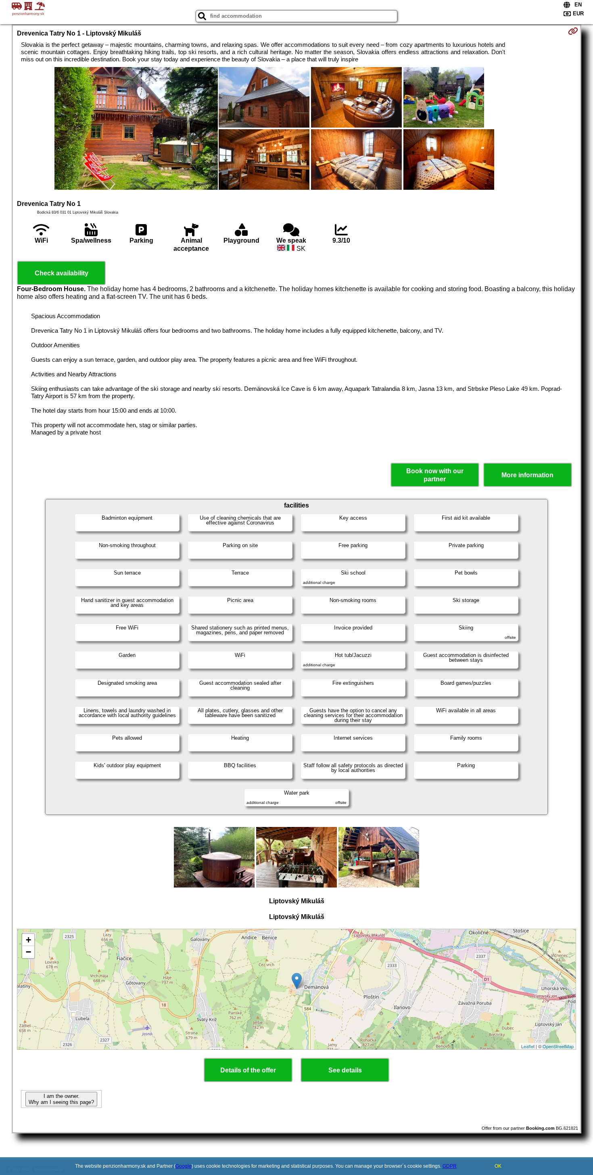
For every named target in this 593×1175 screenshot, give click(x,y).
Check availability (61, 273)
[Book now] (573, 31)
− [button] (28, 952)
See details (345, 1070)
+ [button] (28, 940)
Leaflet (528, 1046)
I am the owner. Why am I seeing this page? (61, 1099)
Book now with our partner (435, 475)
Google (183, 1166)
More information (527, 475)
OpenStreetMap (558, 1046)
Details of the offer (248, 1070)
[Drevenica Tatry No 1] (136, 129)
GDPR (450, 1166)
